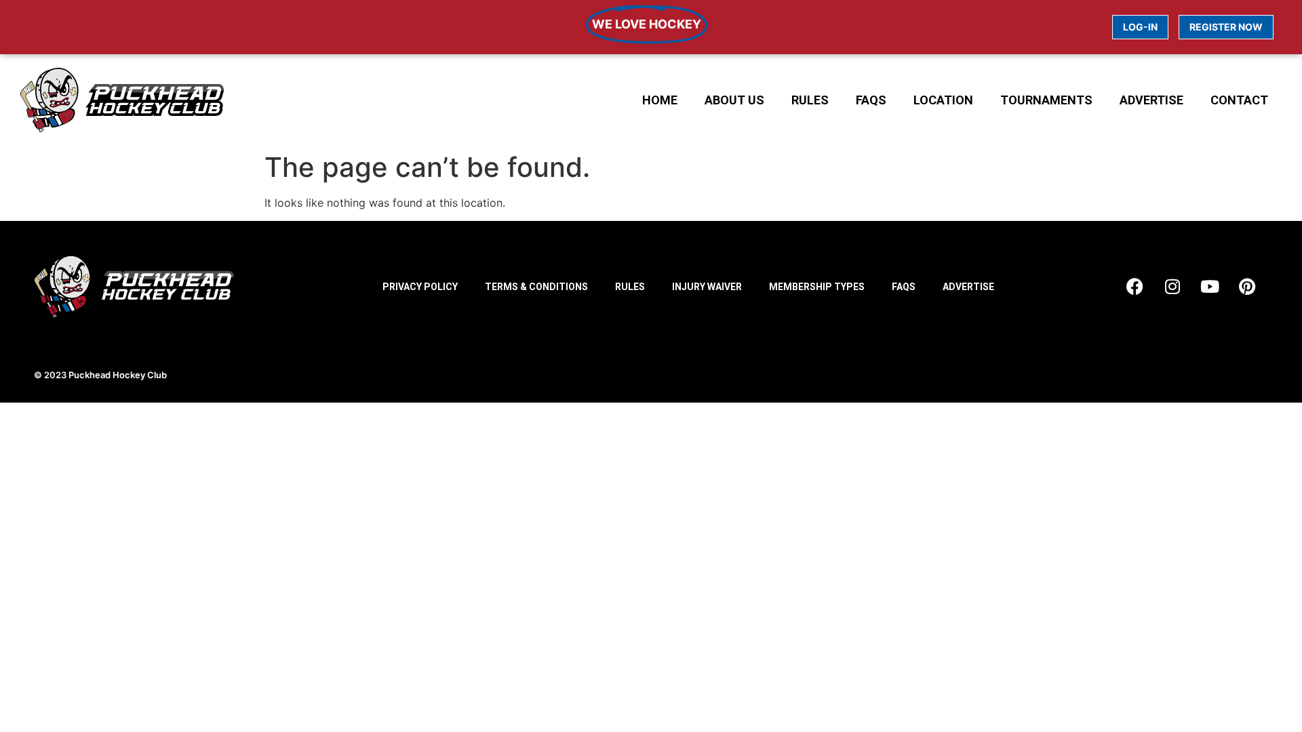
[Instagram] (1172, 287)
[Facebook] (1135, 287)
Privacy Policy (420, 286)
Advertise (1151, 100)
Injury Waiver (707, 286)
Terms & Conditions (536, 286)
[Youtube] (1210, 287)
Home (659, 100)
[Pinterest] (1247, 287)
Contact (1239, 100)
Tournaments (1046, 100)
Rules (810, 100)
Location (943, 100)
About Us (734, 100)
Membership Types (817, 286)
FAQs (871, 100)
